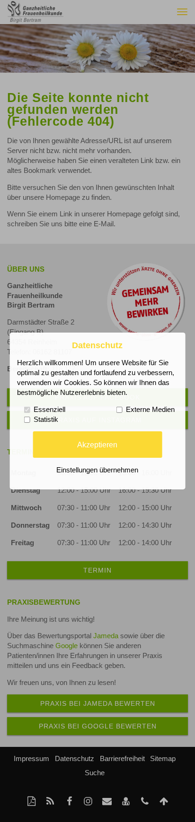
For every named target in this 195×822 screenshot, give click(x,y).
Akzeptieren (97, 444)
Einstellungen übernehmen (97, 470)
